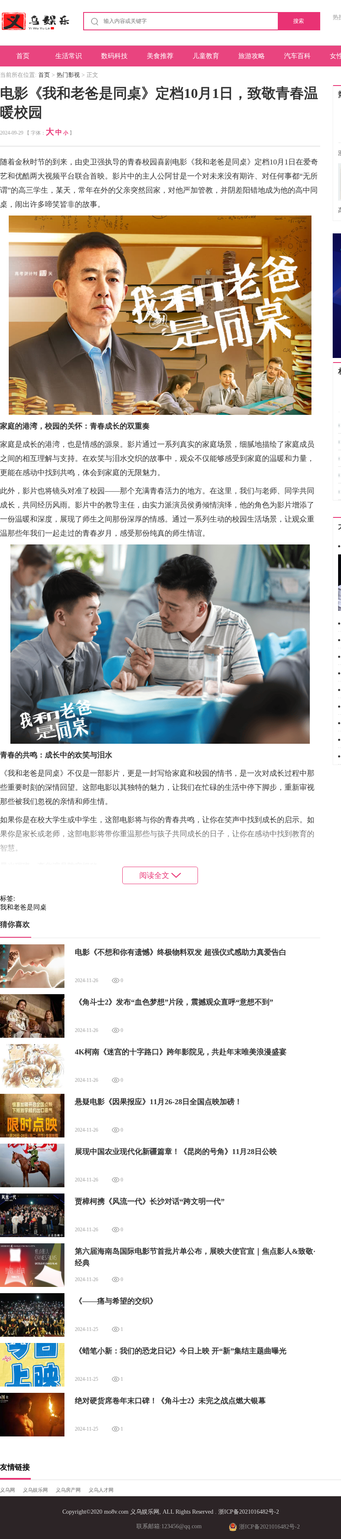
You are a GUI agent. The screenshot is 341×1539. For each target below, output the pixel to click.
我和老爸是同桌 (23, 907)
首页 (23, 55)
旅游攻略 (251, 55)
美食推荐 (160, 55)
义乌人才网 (101, 1490)
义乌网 (7, 1490)
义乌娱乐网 (35, 1490)
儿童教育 (206, 55)
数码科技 (114, 55)
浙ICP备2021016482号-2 (248, 1512)
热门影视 (68, 75)
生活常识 (68, 55)
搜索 (298, 21)
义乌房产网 (68, 1490)
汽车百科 (297, 55)
